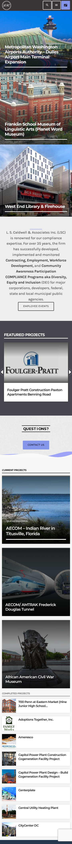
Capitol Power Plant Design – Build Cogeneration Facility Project (43, 774)
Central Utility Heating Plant (38, 808)
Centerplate (26, 790)
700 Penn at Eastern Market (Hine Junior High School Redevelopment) (42, 704)
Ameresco (25, 737)
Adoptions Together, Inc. (35, 719)
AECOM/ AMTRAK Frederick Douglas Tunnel (30, 607)
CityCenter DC (28, 825)
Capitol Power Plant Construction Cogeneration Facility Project (42, 757)
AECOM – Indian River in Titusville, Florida (30, 531)
